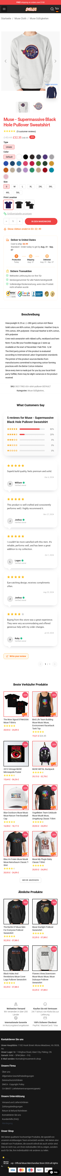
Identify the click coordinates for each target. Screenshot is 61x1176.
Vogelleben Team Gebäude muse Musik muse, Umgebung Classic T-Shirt (44, 815)
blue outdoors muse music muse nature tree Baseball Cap (16, 815)
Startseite (6, 18)
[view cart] (57, 9)
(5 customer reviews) (26, 131)
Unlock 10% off (6, 1162)
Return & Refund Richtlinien (14, 1111)
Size (6, 182)
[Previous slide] (6, 61)
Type (6, 142)
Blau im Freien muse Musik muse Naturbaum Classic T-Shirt (16, 862)
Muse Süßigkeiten (39, 18)
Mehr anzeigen (30, 880)
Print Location (10, 197)
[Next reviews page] (54, 664)
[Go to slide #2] (38, 107)
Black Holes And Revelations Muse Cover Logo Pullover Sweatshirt (15, 976)
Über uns (6, 1072)
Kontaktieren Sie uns (11, 1115)
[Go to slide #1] (23, 107)
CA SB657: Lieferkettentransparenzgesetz (21, 1088)
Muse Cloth (20, 18)
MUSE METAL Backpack (43, 769)
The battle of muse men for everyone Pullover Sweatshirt (14, 930)
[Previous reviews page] (40, 664)
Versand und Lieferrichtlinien (15, 1102)
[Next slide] (55, 61)
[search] (52, 9)
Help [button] (55, 1172)
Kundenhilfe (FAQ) (10, 1119)
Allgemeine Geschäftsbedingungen (18, 1076)
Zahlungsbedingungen (12, 1106)
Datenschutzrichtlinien (12, 1080)
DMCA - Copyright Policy (13, 1084)
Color (6, 152)
